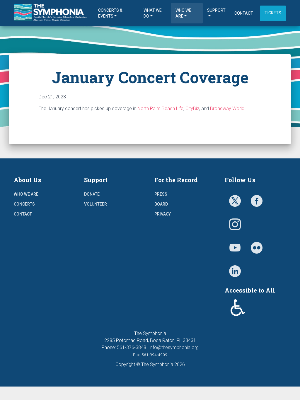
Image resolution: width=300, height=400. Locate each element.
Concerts (24, 204)
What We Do (153, 13)
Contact (243, 13)
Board (161, 204)
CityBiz (192, 108)
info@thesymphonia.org (174, 347)
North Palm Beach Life (160, 108)
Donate (92, 194)
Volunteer (95, 204)
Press (160, 194)
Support (216, 10)
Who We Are (183, 13)
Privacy (162, 214)
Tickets (273, 13)
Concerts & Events (110, 13)
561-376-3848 (131, 347)
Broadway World (227, 108)
